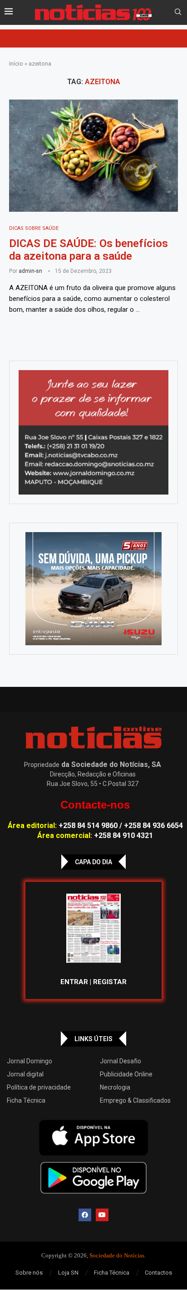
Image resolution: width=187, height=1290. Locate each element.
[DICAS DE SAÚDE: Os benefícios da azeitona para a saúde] (93, 156)
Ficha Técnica (26, 1100)
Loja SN (68, 1272)
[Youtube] (102, 1215)
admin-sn (30, 271)
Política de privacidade (39, 1087)
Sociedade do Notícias (116, 1255)
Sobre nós (29, 1272)
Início (16, 63)
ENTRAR (74, 982)
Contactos (158, 1272)
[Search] (177, 12)
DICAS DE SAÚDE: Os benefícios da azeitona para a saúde (88, 249)
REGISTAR (110, 982)
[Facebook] (85, 1215)
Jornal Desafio (120, 1061)
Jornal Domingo (29, 1061)
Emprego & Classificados (135, 1100)
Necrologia (115, 1087)
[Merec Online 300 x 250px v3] (93, 588)
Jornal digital (25, 1074)
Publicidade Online (126, 1074)
